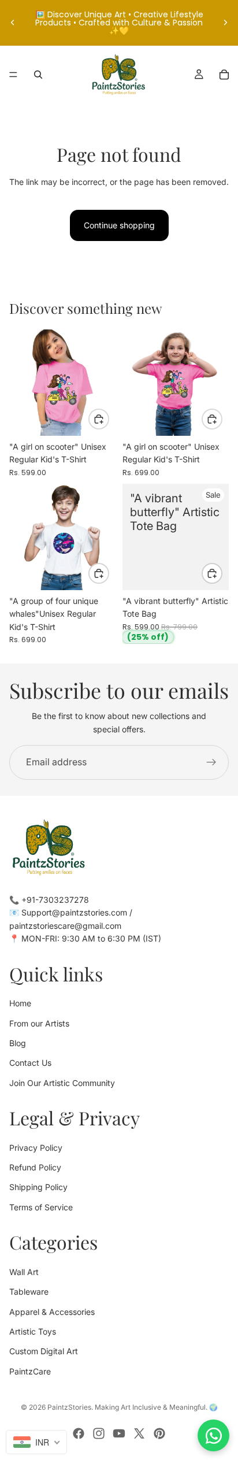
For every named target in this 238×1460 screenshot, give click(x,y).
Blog (17, 1043)
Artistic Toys (32, 1331)
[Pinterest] (159, 1433)
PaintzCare (30, 1371)
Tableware (29, 1291)
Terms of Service (41, 1207)
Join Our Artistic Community (62, 1083)
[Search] (38, 74)
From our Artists (39, 1023)
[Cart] (224, 74)
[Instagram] (99, 1433)
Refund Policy (35, 1167)
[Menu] (13, 74)
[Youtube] (119, 1433)
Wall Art (24, 1272)
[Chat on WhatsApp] (213, 1435)
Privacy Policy (35, 1148)
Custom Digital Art (43, 1351)
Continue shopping (119, 225)
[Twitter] (139, 1433)
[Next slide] (225, 22)
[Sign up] (211, 762)
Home (20, 1003)
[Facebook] (78, 1433)
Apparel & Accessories (52, 1312)
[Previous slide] (12, 22)
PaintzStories (69, 1407)
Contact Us (30, 1063)
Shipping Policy (38, 1187)
